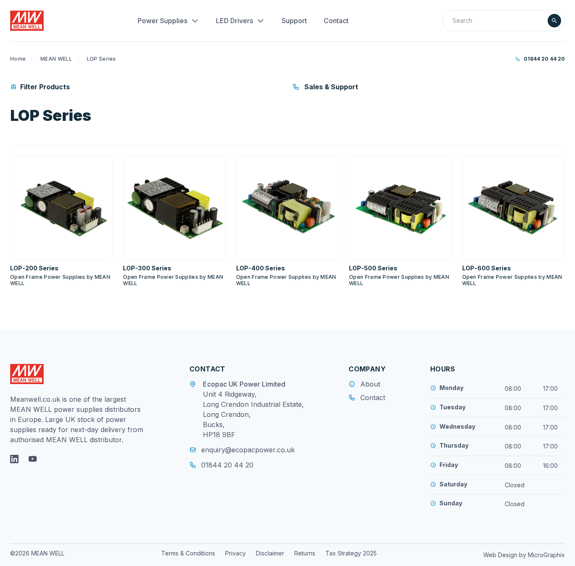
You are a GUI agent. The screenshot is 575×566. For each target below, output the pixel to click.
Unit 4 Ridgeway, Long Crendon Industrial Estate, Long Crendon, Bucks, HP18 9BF (253, 414)
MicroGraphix (546, 554)
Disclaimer (270, 553)
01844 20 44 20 (544, 59)
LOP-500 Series (373, 268)
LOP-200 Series (34, 268)
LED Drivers (234, 20)
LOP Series (101, 59)
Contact (336, 20)
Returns (304, 553)
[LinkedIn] (14, 459)
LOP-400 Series (260, 268)
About (370, 384)
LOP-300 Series (147, 268)
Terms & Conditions (188, 553)
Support (294, 20)
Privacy (235, 553)
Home (18, 59)
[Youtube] (33, 459)
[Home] (27, 21)
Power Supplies (162, 20)
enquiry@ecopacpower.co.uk (248, 450)
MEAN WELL (56, 59)
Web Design (501, 554)
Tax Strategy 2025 (351, 553)
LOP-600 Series (486, 268)
